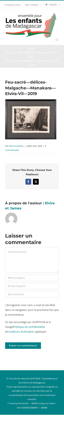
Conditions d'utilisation (20, 331)
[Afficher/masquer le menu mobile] (57, 39)
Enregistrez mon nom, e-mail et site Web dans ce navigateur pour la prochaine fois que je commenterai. (32, 309)
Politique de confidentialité (29, 326)
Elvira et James (16, 145)
